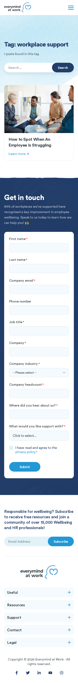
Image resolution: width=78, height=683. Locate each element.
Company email (22, 280)
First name (18, 239)
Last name (18, 259)
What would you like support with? (37, 426)
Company (17, 343)
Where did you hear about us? (33, 405)
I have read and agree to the (36, 450)
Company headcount (26, 384)
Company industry (24, 364)
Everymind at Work (49, 659)
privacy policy (25, 452)
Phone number (20, 301)
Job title (16, 322)
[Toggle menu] (70, 7)
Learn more (17, 154)
